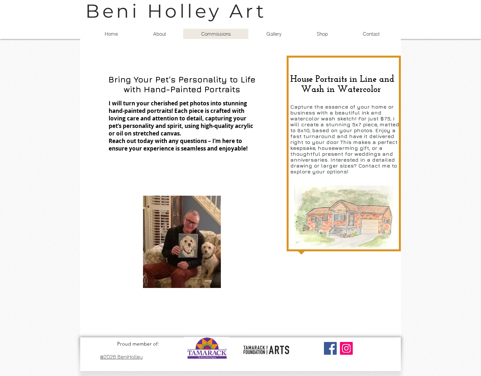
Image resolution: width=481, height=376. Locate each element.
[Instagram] (346, 348)
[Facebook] (330, 348)
